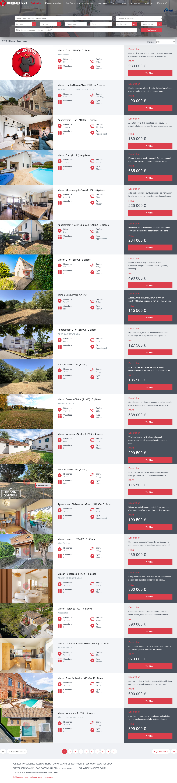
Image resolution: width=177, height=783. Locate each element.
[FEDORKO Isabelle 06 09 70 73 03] (26, 516)
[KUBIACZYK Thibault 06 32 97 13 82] (26, 132)
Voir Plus (149, 73)
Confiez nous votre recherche (79, 3)
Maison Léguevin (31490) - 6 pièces (76, 539)
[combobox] (63, 18)
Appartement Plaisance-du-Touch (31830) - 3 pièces (85, 504)
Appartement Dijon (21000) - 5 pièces (77, 119)
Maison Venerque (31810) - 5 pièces (76, 713)
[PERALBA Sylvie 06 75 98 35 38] (26, 341)
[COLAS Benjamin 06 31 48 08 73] (26, 167)
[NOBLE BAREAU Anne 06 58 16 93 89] (26, 307)
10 (114, 751)
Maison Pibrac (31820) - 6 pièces (75, 608)
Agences (149, 3)
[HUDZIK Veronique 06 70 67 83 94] (26, 97)
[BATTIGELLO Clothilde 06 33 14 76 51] (26, 62)
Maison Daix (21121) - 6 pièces (74, 155)
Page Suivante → (161, 751)
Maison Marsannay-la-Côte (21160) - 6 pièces (81, 190)
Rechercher (36, 3)
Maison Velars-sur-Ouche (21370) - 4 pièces (80, 434)
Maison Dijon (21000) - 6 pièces (74, 259)
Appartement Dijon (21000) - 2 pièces (77, 329)
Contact (114, 3)
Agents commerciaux (131, 3)
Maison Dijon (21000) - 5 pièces (74, 50)
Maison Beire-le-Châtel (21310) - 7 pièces (79, 399)
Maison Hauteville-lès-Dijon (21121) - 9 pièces (81, 85)
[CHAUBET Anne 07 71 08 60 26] (26, 237)
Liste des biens (36, 777)
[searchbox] (63, 18)
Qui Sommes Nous (20, 777)
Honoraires (102, 3)
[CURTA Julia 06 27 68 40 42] (26, 202)
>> (174, 751)
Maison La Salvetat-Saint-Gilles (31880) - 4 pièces (84, 643)
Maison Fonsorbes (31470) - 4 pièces (77, 573)
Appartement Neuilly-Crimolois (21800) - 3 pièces (83, 224)
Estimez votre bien (53, 3)
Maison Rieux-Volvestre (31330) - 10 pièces (80, 678)
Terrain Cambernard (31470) (72, 294)
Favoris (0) (162, 3)
